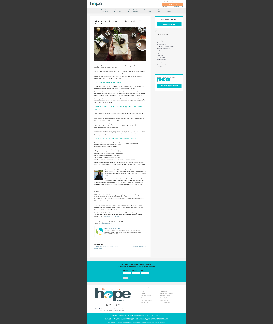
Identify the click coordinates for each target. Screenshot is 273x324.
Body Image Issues (161, 42)
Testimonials (163, 291)
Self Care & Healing (161, 61)
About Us (143, 291)
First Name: (126, 270)
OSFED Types (160, 55)
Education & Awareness (104, 10)
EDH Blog (159, 10)
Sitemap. (144, 315)
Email (142, 270)
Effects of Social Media (162, 52)
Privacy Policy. (150, 315)
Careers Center (164, 300)
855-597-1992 (172, 4)
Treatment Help (160, 66)
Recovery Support (161, 57)
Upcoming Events (165, 298)
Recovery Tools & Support (148, 10)
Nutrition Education (161, 53)
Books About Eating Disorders (164, 48)
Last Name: (134, 270)
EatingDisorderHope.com (106, 223)
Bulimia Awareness (161, 44)
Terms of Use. (157, 315)
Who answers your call (178, 6)
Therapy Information (162, 64)
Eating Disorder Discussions (163, 50)
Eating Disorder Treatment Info (118, 10)
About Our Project (169, 10)
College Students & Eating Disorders (165, 46)
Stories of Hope (160, 63)
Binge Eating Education (162, 41)
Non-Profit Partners (146, 300)
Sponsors (143, 298)
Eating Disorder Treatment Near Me (133, 10)
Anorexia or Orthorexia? (139, 246)
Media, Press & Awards (166, 293)
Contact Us (144, 293)
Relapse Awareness (161, 59)
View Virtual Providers (169, 24)
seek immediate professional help (111, 216)
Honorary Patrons (146, 295)
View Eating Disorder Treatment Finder (169, 86)
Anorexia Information (162, 39)
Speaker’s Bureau (165, 295)
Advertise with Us (146, 302)
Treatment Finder (165, 302)
